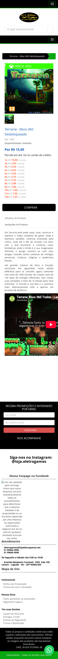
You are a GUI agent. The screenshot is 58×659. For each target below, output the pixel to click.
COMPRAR (30, 207)
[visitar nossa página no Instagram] (29, 445)
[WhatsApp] (49, 650)
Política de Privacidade (14, 583)
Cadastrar (29, 430)
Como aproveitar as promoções (19, 598)
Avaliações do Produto (16, 224)
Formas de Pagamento (14, 619)
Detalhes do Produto (15, 218)
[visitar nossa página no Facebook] (23, 445)
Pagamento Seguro (13, 601)
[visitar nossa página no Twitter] (34, 445)
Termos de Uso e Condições (17, 587)
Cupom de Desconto (13, 613)
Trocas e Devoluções (13, 623)
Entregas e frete (11, 616)
